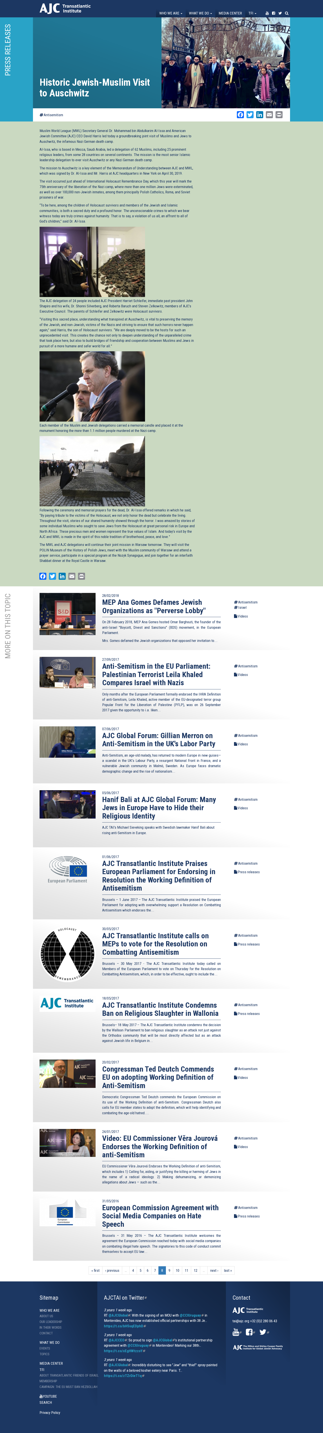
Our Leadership (51, 1322)
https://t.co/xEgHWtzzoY (124, 1351)
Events (45, 1348)
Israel (242, 607)
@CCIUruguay (192, 1315)
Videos (243, 616)
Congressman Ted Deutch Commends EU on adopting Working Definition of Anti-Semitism (158, 1077)
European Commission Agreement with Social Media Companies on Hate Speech (160, 1215)
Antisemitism (53, 115)
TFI (251, 13)
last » (228, 1270)
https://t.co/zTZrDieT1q (124, 1375)
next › (214, 1270)
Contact (46, 1333)
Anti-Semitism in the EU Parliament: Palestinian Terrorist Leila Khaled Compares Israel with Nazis (156, 674)
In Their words (51, 1328)
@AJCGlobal (119, 1315)
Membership (48, 1381)
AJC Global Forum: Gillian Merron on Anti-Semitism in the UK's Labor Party (158, 739)
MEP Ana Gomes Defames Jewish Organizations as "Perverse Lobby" (154, 606)
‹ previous (112, 1270)
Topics (44, 1354)
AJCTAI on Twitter (125, 1297)
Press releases (249, 872)
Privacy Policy (50, 1412)
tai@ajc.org (240, 1321)
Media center (230, 13)
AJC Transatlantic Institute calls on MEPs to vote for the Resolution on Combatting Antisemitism (155, 944)
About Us (46, 1316)
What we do (199, 13)
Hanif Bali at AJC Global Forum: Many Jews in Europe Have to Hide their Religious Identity (159, 807)
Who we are (169, 13)
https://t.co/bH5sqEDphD (125, 1326)
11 (186, 1270)
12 (195, 1270)
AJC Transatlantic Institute (65, 8)
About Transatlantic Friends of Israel (65, 1375)
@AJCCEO (118, 1340)
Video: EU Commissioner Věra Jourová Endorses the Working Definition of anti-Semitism (160, 1146)
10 (177, 1270)
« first (95, 1270)
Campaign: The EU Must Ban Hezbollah (65, 1387)
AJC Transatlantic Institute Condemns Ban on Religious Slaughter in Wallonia (160, 1009)
